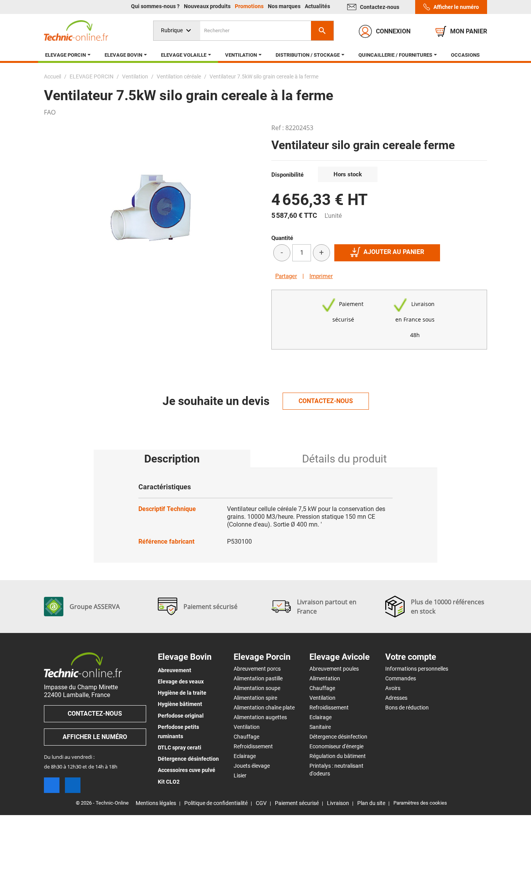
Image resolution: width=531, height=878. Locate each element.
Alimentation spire (255, 698)
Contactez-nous (379, 7)
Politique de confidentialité (216, 803)
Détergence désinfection (188, 759)
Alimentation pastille (258, 678)
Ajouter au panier (393, 252)
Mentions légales (156, 803)
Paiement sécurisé (297, 803)
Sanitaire (320, 727)
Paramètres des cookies (420, 803)
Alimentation (324, 678)
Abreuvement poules (334, 669)
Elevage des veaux (181, 681)
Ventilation (247, 727)
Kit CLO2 (169, 782)
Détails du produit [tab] (344, 458)
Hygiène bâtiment (180, 704)
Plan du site (371, 803)
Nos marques (285, 6)
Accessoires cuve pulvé (186, 770)
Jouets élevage (252, 766)
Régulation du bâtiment (337, 756)
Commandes (400, 678)
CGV (261, 803)
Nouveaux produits (208, 6)
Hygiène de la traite (182, 693)
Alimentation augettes (260, 717)
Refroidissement (253, 746)
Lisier (240, 775)
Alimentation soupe (257, 688)
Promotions (250, 6)
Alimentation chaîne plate (264, 707)
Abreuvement (174, 670)
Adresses (396, 698)
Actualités (317, 6)
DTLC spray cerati (179, 747)
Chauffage (246, 737)
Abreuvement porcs (257, 669)
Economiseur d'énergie (336, 746)
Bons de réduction (407, 707)
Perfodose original (181, 716)
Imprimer (321, 276)
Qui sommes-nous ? (156, 6)
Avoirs (392, 688)
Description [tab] (172, 458)
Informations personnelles (416, 669)
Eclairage (245, 756)
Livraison (338, 803)
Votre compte (410, 657)
